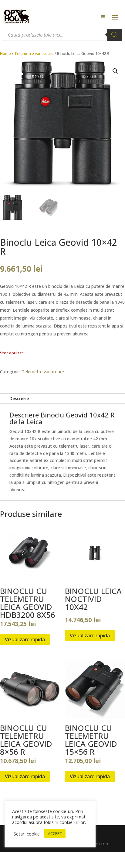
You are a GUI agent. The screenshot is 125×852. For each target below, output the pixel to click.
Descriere (19, 398)
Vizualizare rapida (25, 639)
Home (5, 53)
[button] (115, 71)
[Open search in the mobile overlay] (62, 35)
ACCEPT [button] (55, 833)
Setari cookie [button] (27, 833)
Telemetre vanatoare (34, 53)
